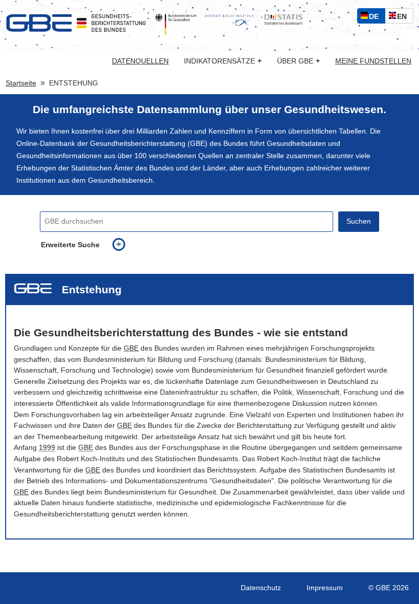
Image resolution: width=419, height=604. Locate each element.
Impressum (325, 588)
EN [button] (404, 18)
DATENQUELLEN (140, 61)
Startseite (21, 83)
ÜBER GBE (298, 61)
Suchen (358, 221)
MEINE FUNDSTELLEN (373, 61)
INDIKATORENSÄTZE (223, 61)
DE (376, 18)
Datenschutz (261, 588)
